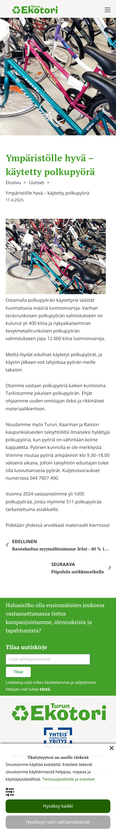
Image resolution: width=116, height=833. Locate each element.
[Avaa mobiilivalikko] (107, 10)
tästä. (45, 689)
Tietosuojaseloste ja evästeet (68, 779)
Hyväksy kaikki (58, 806)
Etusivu (13, 182)
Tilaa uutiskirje (26, 647)
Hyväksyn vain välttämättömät (58, 822)
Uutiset (36, 182)
